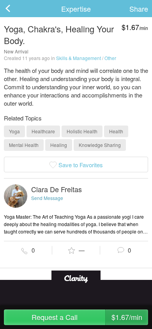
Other (110, 58)
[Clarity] (76, 278)
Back (15, 8)
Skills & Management (78, 58)
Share (138, 9)
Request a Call (87, 317)
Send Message (47, 198)
